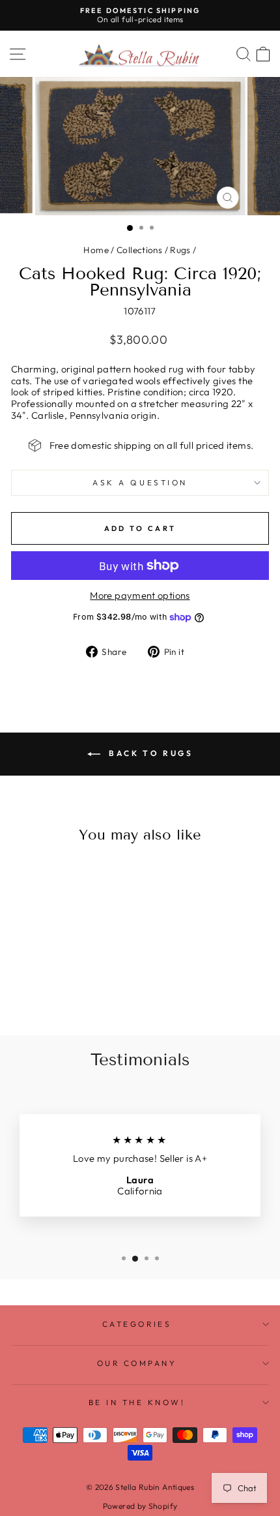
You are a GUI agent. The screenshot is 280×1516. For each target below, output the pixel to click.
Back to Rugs (149, 753)
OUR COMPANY (137, 1363)
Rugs (180, 250)
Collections (139, 250)
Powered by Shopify (140, 1506)
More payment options (139, 595)
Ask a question (139, 482)
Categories (136, 1324)
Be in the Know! (137, 1402)
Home (95, 250)
